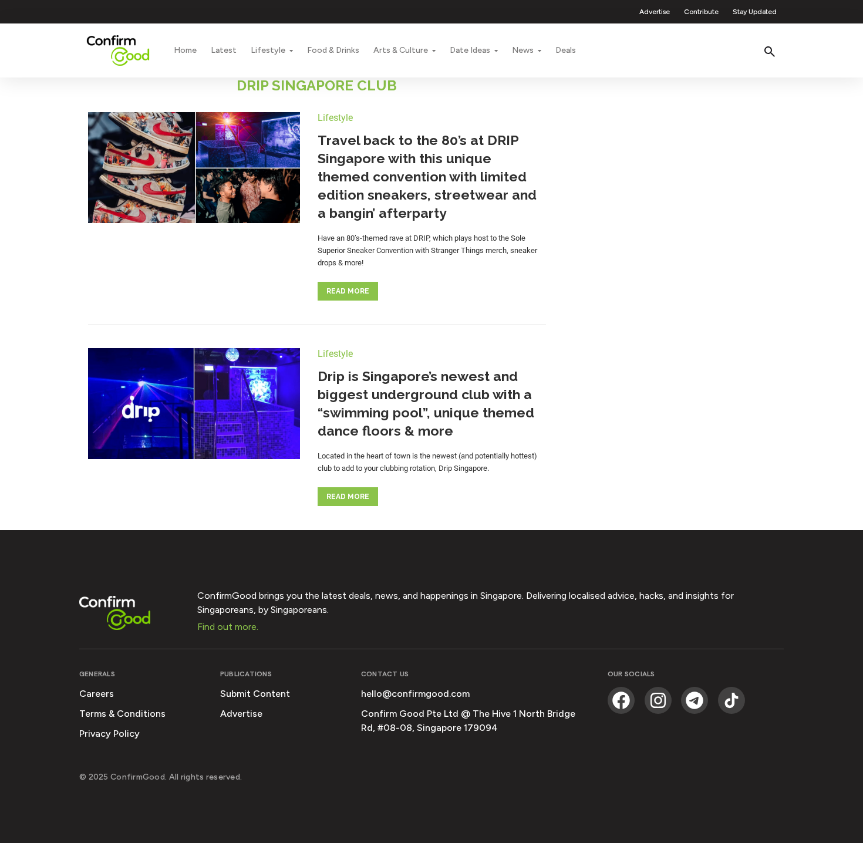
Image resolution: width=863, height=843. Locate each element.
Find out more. (227, 626)
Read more (347, 291)
